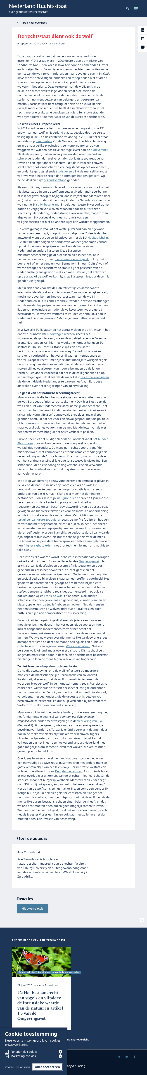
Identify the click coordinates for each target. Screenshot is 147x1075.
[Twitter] (126, 1057)
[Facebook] (134, 1057)
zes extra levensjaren (94, 377)
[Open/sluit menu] (135, 8)
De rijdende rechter (68, 771)
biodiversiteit (99, 150)
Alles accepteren (47, 1067)
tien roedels (44, 141)
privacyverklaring (17, 1044)
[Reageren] (142, 47)
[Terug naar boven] (142, 920)
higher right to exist (38, 545)
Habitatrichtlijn (98, 237)
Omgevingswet (89, 561)
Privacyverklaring (73, 1066)
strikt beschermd (48, 204)
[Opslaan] (142, 30)
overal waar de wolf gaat (71, 259)
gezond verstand (55, 180)
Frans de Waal (53, 596)
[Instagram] (118, 1057)
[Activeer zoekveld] (127, 8)
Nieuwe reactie (33, 908)
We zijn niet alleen (78, 646)
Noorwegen (55, 334)
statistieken (64, 171)
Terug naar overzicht (34, 23)
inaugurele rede (67, 498)
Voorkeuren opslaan (17, 1067)
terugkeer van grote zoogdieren (39, 519)
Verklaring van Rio (89, 721)
